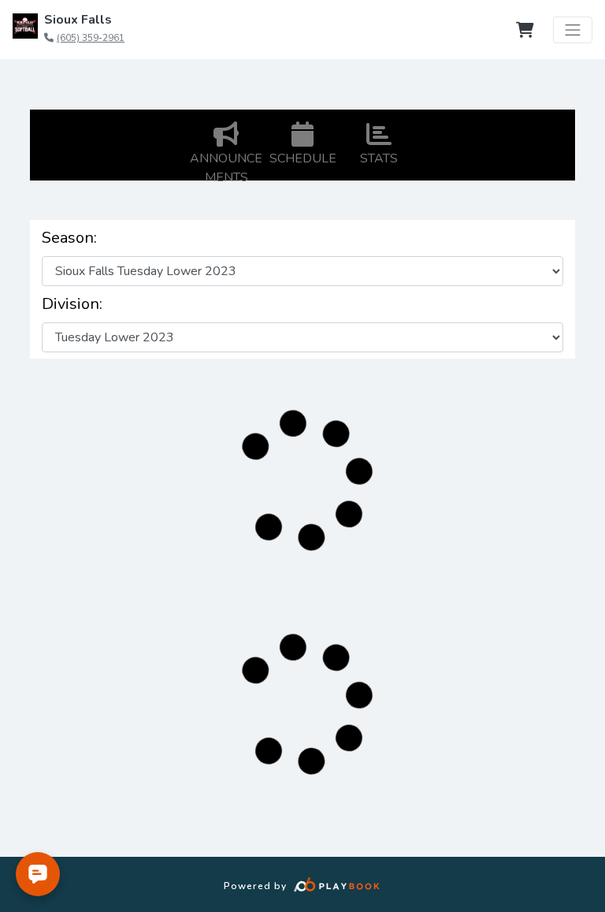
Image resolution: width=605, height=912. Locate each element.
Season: (69, 237)
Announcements (226, 168)
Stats (379, 158)
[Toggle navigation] (572, 30)
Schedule (302, 158)
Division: (72, 304)
